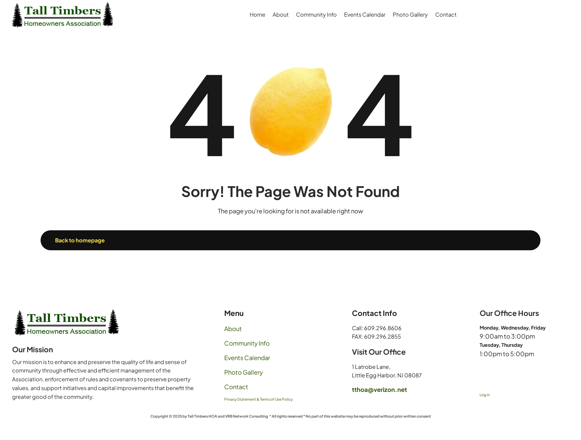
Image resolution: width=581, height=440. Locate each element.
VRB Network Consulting (246, 416)
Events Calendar (247, 357)
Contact (236, 386)
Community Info (247, 343)
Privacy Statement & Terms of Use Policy (258, 399)
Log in (485, 394)
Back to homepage (80, 240)
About (233, 328)
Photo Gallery (243, 372)
